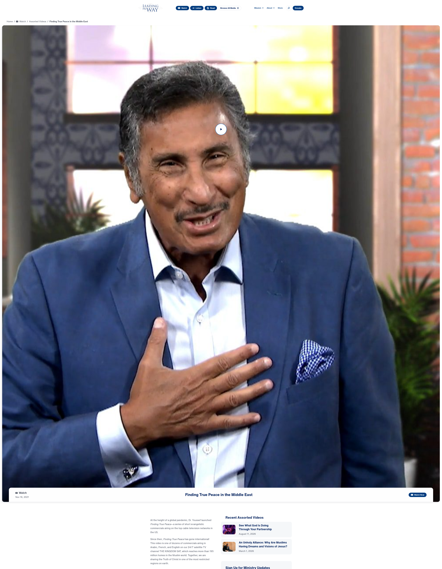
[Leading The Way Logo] (150, 8)
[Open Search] (289, 8)
